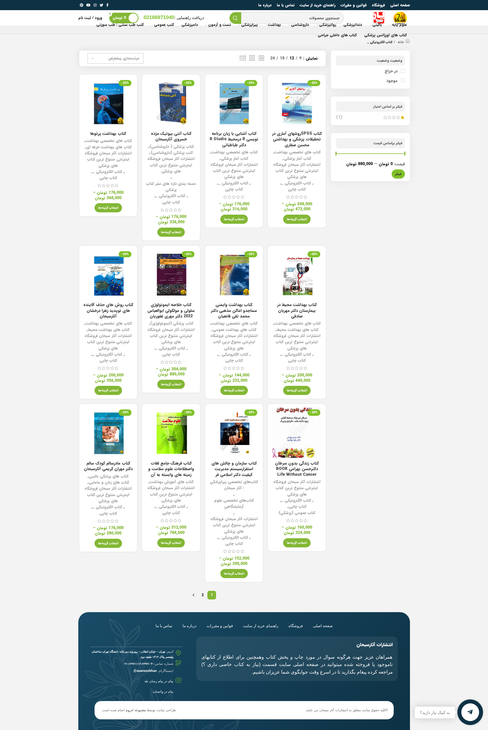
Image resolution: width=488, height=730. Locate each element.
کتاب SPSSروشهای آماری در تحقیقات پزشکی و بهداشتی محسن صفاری (297, 139)
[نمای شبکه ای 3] (252, 58)
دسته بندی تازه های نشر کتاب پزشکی (171, 187)
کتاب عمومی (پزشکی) (297, 513)
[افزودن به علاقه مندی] (275, 109)
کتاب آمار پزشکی (297, 158)
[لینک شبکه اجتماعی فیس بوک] (107, 5)
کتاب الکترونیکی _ (296, 183)
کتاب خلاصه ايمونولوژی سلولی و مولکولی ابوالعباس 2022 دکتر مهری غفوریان (171, 310)
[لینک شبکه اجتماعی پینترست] (81, 5)
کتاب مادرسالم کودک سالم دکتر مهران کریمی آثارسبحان (108, 466)
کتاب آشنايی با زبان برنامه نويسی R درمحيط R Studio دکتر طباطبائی (234, 139)
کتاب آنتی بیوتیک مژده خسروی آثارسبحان (171, 136)
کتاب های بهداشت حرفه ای (109, 147)
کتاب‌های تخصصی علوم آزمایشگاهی (234, 503)
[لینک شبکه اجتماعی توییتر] (101, 5)
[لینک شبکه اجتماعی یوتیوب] (88, 5)
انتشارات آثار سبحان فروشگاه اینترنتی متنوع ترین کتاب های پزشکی (297, 171)
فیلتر (398, 173)
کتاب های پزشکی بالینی (109, 476)
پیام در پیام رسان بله (158, 681)
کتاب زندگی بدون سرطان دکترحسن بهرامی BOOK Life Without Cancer (297, 469)
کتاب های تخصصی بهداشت (297, 152)
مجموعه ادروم (136, 710)
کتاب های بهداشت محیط (297, 330)
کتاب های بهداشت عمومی (234, 330)
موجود (392, 81)
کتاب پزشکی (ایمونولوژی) (171, 323)
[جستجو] (235, 18)
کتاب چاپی (297, 189)
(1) (339, 117)
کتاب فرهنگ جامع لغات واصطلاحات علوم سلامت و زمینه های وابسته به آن (171, 469)
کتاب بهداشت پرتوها (108, 133)
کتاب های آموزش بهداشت (172, 482)
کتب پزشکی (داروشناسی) (172, 153)
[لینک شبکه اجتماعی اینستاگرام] (95, 5)
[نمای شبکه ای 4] (243, 58)
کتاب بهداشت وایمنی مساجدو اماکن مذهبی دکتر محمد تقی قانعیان (234, 310)
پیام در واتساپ (162, 691)
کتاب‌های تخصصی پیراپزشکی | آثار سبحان (234, 485)
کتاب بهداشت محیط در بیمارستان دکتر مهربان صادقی (297, 310)
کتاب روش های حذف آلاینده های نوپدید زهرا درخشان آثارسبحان (108, 310)
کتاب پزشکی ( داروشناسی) (171, 147)
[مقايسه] (275, 86)
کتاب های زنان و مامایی (109, 482)
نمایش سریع (275, 98)
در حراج (392, 71)
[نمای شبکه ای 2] (261, 58)
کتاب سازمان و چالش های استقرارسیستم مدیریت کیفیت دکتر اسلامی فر (234, 469)
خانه (400, 42)
